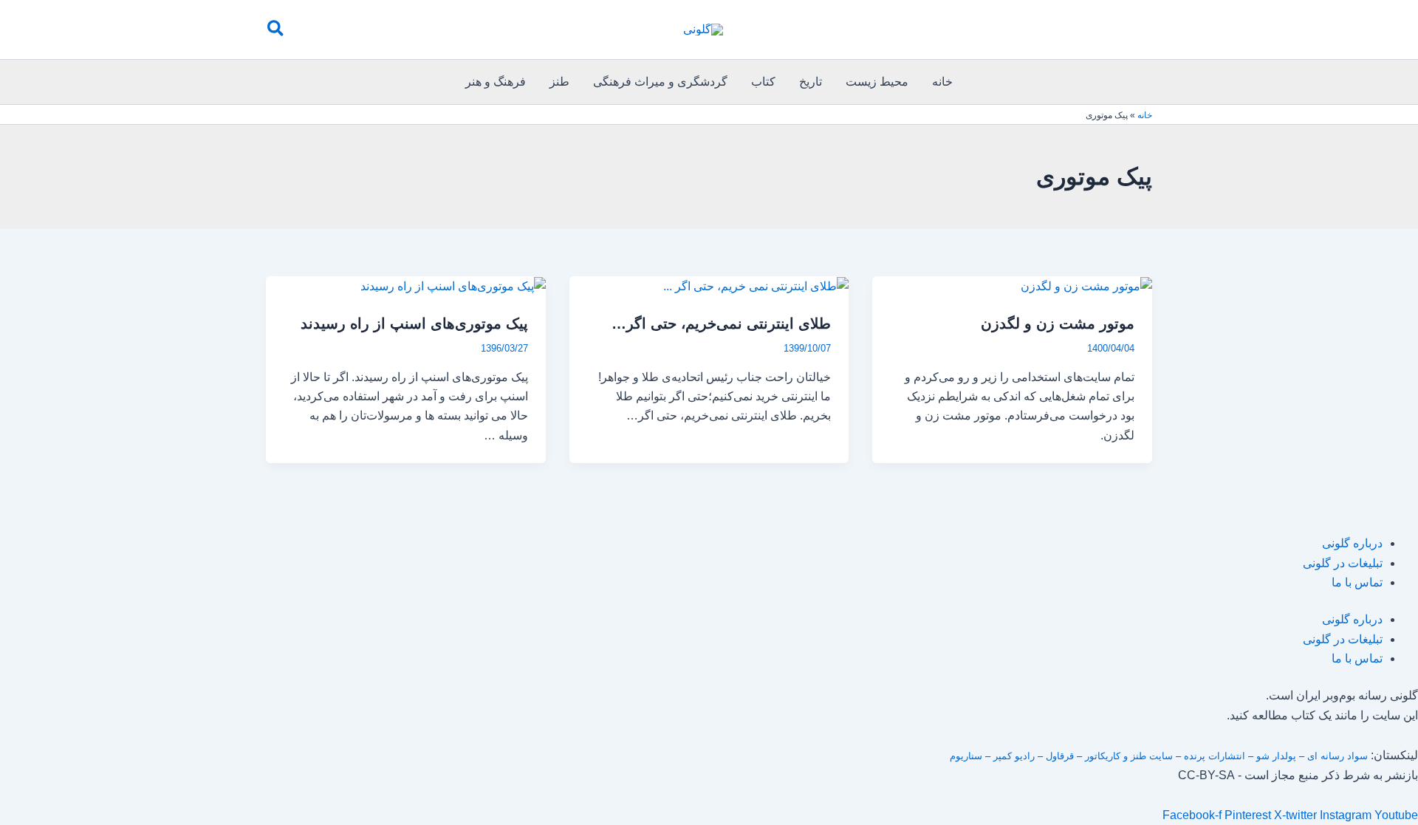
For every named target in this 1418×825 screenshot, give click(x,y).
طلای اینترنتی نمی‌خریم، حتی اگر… (721, 323)
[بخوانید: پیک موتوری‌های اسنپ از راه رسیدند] (453, 285)
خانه (942, 81)
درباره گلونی (1352, 543)
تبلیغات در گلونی (1343, 563)
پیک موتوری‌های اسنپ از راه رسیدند (414, 323)
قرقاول (1060, 755)
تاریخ (810, 81)
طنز (559, 81)
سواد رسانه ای (1337, 755)
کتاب (763, 81)
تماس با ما (1357, 582)
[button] (275, 29)
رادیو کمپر (1014, 755)
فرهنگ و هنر (495, 81)
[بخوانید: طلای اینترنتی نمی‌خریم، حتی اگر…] (756, 285)
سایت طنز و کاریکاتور (1129, 755)
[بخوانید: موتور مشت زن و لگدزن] (1086, 285)
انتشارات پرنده (1214, 755)
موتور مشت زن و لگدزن (1057, 323)
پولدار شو (1276, 755)
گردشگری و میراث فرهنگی (660, 81)
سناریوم (966, 755)
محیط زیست (877, 81)
